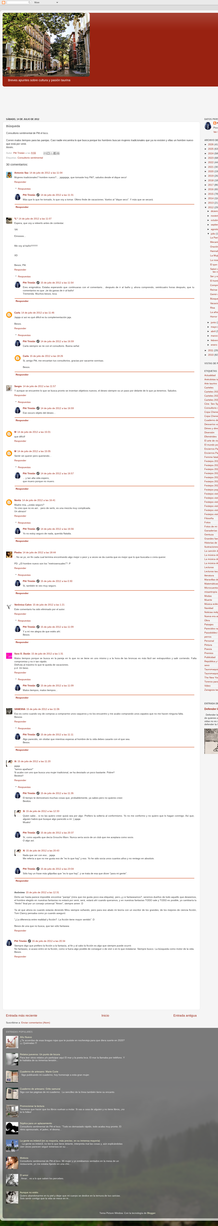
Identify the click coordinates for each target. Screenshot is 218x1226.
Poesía (208, 649)
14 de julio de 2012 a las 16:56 (57, 529)
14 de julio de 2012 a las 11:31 (57, 195)
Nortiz (17, 500)
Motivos (24, 1158)
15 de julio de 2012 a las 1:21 (49, 604)
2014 (211, 198)
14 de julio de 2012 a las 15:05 (34, 451)
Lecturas (209, 567)
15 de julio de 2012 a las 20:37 (57, 832)
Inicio (105, 1015)
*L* (16, 218)
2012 (211, 207)
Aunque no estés (29, 1192)
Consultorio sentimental (30, 157)
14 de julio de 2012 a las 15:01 (34, 432)
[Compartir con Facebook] (55, 153)
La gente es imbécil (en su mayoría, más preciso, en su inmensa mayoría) (60, 1140)
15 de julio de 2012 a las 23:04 (57, 869)
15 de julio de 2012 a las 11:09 (57, 627)
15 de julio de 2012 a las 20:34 (48, 941)
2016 (211, 189)
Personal (209, 641)
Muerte (208, 600)
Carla (17, 312)
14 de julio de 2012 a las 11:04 (46, 173)
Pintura (208, 645)
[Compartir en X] (51, 153)
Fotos (207, 522)
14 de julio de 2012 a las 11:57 (39, 386)
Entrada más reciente (21, 1015)
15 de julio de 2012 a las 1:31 (47, 653)
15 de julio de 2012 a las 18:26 (46, 356)
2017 (211, 185)
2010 (211, 355)
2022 (211, 162)
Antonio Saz (21, 173)
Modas (208, 596)
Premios (208, 653)
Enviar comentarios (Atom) (35, 1022)
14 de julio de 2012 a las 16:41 (38, 500)
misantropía (210, 592)
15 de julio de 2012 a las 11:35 (57, 793)
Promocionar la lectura (32, 1106)
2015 (211, 194)
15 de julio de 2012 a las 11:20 (34, 761)
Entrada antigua (185, 1015)
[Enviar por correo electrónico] (45, 153)
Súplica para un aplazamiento (36, 1123)
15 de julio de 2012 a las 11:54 (57, 282)
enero (214, 345)
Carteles (208, 387)
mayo (214, 327)
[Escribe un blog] (48, 153)
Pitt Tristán (29, 195)
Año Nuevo (26, 1037)
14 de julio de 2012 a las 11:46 (37, 312)
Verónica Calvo (23, 604)
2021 (211, 167)
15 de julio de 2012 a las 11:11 (57, 734)
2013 (211, 203)
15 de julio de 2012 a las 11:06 (42, 709)
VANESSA (19, 709)
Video (207, 686)
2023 (211, 158)
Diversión (209, 432)
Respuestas (24, 189)
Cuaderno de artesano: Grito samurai (40, 1089)
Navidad (208, 608)
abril (213, 331)
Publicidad (209, 657)
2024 (211, 153)
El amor (24, 1175)
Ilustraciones (211, 547)
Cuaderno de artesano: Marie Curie (39, 1071)
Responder (20, 182)
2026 (211, 144)
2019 (211, 176)
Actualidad (210, 375)
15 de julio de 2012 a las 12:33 (42, 811)
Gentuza (209, 534)
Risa (212, 307)
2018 (211, 180)
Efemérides (210, 436)
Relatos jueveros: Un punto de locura (40, 1054)
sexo (206, 665)
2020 (211, 171)
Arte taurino (210, 383)
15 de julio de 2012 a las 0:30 (56, 581)
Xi (15, 761)
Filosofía (209, 518)
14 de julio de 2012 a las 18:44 (39, 552)
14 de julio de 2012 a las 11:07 (35, 218)
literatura (209, 575)
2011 (211, 350)
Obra (207, 620)
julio (213, 233)
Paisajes (208, 624)
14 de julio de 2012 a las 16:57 (57, 473)
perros (207, 637)
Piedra (18, 552)
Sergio (18, 386)
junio (214, 322)
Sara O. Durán (22, 653)
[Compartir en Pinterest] (58, 153)
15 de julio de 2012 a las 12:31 (42, 892)
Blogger (151, 1213)
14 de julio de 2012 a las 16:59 (57, 341)
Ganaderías (210, 530)
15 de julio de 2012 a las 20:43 (42, 850)
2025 (211, 149)
